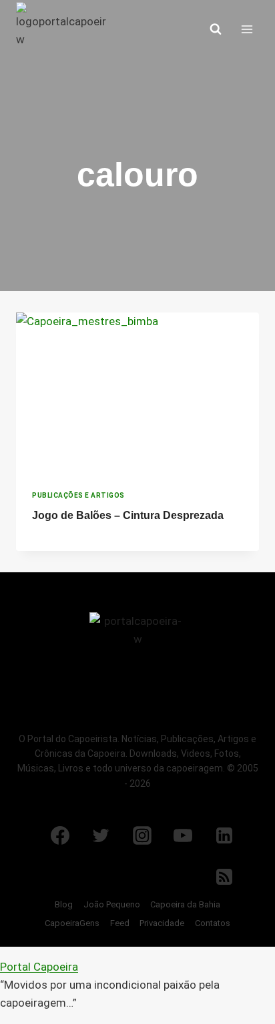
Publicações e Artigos (78, 495)
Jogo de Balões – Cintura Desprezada (128, 515)
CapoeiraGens (72, 923)
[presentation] (137, 393)
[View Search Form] (216, 29)
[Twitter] (100, 835)
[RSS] (224, 876)
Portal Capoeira (39, 966)
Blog (64, 904)
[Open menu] (246, 29)
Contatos (212, 923)
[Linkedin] (224, 835)
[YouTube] (183, 835)
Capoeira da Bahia (185, 904)
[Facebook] (60, 835)
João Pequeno (111, 904)
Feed (119, 923)
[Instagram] (142, 835)
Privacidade (162, 923)
